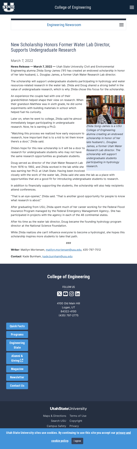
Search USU (58, 420)
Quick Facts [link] (17, 326)
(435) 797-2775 (69, 315)
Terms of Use (78, 415)
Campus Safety (56, 426)
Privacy (74, 426)
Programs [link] (17, 334)
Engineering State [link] (17, 345)
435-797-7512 (92, 249)
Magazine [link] (17, 369)
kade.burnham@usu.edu (57, 256)
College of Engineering (73, 7)
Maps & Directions (54, 415)
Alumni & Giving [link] (19, 358)
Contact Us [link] (17, 386)
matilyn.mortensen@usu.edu (63, 249)
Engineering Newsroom (64, 25)
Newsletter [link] (17, 377)
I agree (77, 440)
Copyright (76, 420)
